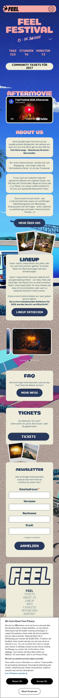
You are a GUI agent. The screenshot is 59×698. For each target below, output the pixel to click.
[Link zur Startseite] (10, 8)
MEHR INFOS (29, 392)
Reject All (17, 681)
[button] (51, 9)
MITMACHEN (29, 610)
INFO (29, 604)
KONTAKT (29, 614)
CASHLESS (29, 607)
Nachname (29, 513)
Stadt (29, 525)
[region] (29, 657)
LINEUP (29, 600)
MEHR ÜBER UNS (29, 223)
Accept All (42, 681)
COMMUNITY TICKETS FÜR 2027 (29, 66)
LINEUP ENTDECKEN (29, 312)
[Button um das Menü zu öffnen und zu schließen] (51, 9)
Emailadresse (29, 489)
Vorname (29, 501)
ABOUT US (29, 597)
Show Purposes (29, 691)
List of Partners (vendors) (16, 673)
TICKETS (28, 436)
